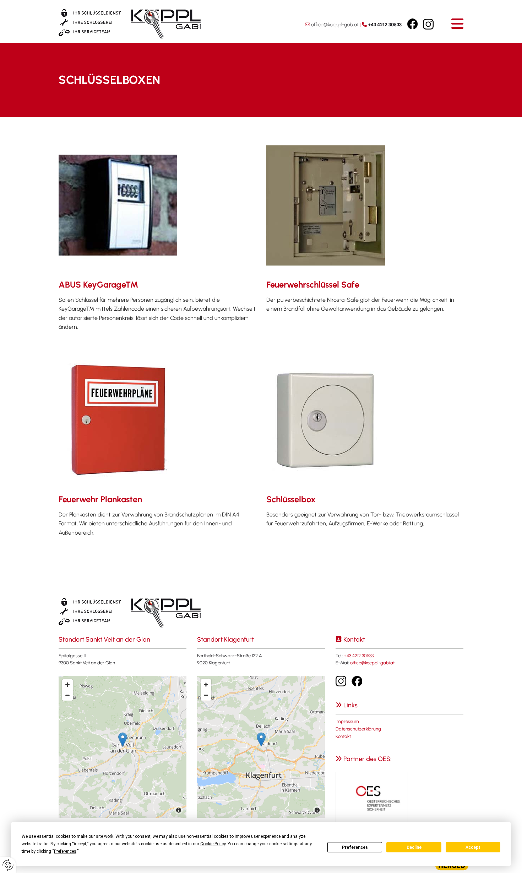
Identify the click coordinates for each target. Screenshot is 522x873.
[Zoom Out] (67, 695)
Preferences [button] (65, 851)
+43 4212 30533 (385, 25)
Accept (473, 847)
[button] (457, 24)
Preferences (355, 847)
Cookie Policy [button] (212, 843)
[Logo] (140, 24)
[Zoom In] (67, 684)
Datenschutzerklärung (358, 729)
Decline (414, 847)
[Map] (122, 747)
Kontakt (343, 736)
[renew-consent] (8, 865)
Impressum (347, 721)
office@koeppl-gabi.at (335, 25)
